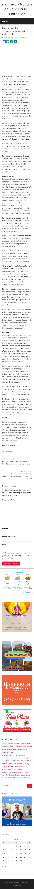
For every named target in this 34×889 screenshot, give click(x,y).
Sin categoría (9, 452)
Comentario (7, 500)
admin (25, 37)
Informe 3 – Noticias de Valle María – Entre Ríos (17, 9)
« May (4, 866)
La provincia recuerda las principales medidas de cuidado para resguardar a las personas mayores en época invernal (16, 775)
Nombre (5, 528)
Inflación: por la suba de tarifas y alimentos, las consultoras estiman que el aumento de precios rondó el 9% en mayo (16, 757)
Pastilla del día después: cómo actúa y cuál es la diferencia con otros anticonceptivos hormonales (15, 766)
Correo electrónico (9, 536)
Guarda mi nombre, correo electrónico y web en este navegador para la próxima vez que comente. (17, 555)
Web (4, 545)
